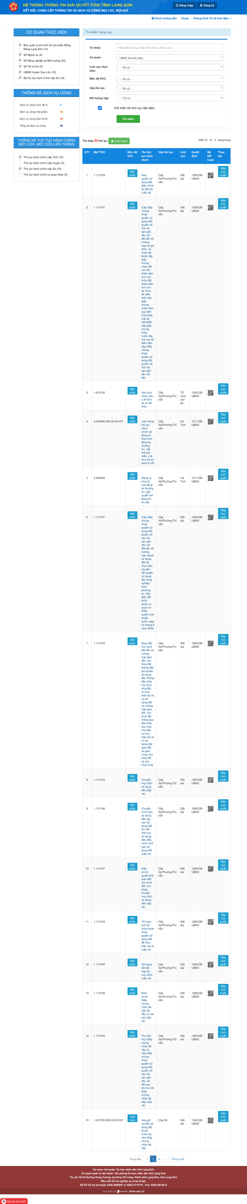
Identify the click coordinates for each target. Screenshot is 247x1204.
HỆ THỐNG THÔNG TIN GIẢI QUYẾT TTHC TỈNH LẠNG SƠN (77, 5)
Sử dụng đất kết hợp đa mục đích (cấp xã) (146, 971)
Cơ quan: (96, 57)
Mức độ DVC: (98, 79)
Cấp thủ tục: (97, 88)
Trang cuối (177, 1159)
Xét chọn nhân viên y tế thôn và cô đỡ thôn (147, 399)
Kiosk (185, 18)
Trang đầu (135, 1159)
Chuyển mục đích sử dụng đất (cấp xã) (146, 786)
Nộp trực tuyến (223, 171)
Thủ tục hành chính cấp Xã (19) (42, 169)
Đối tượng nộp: (99, 98)
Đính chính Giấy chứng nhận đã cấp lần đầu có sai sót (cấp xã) (147, 1007)
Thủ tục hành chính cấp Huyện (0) (44, 163)
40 (61, 112)
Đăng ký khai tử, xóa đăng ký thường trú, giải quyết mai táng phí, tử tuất (147, 490)
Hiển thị (202, 140)
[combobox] (170, 57)
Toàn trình (132, 1118)
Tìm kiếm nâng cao (98, 32)
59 (61, 119)
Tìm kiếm (128, 119)
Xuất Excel (120, 141)
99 (61, 126)
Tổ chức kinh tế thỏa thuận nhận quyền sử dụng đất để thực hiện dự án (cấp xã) (147, 935)
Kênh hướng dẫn (165, 18)
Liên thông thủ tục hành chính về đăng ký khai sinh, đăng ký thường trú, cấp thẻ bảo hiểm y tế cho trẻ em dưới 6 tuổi (147, 442)
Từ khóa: (95, 48)
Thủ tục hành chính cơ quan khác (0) (46, 174)
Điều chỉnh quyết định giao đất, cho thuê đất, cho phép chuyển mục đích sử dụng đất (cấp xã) (147, 887)
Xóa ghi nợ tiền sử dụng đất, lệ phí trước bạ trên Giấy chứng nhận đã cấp (147, 1134)
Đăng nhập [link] (186, 5)
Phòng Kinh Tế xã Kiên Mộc (211, 18)
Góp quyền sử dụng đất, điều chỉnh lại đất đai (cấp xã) (147, 183)
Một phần (132, 173)
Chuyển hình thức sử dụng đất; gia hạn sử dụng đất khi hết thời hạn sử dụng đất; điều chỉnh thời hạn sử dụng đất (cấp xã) (147, 830)
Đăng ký (208, 5)
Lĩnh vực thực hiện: (99, 69)
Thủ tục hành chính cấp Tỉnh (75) (43, 157)
